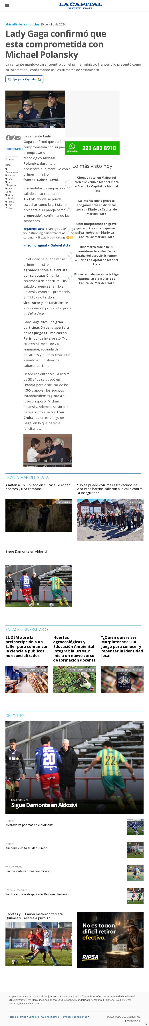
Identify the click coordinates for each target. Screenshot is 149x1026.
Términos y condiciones (74, 1016)
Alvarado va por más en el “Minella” (29, 825)
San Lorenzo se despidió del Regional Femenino (37, 894)
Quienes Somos (50, 1016)
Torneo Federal (14, 867)
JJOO (9, 178)
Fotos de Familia (17, 1016)
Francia (11, 175)
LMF (68, 925)
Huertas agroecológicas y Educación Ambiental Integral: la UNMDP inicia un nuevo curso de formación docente (74, 649)
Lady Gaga (8, 190)
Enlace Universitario (33, 670)
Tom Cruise (8, 206)
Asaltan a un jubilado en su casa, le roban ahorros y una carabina (37, 487)
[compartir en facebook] (7, 137)
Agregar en (25, 79)
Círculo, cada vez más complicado (27, 871)
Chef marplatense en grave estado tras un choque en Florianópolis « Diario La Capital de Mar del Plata (92, 230)
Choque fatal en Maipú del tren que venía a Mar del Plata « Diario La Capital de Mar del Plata (93, 184)
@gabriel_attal (34, 229)
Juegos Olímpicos (10, 184)
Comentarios (11, 149)
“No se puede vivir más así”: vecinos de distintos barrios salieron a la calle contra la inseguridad (110, 489)
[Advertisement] (92, 113)
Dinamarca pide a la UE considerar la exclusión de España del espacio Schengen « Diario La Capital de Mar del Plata (93, 255)
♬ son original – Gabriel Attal (47, 245)
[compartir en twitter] (10, 137)
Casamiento (11, 172)
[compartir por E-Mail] (16, 137)
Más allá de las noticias (22, 24)
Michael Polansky (10, 197)
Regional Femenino (16, 890)
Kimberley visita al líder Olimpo (26, 848)
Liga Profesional (20, 799)
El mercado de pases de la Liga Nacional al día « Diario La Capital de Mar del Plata (93, 278)
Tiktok (10, 201)
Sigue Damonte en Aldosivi (26, 551)
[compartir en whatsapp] (13, 137)
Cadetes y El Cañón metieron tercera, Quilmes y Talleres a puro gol (34, 916)
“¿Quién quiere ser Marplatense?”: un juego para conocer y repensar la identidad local (122, 646)
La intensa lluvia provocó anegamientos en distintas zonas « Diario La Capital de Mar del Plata (92, 207)
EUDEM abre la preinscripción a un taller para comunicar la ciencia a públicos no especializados (26, 646)
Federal (9, 821)
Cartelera (34, 1016)
